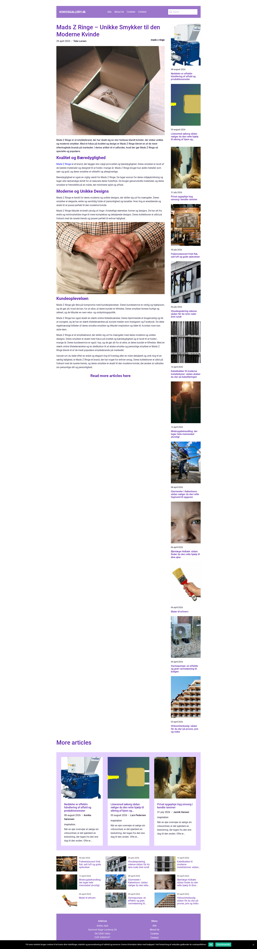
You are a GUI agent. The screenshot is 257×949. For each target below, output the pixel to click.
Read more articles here (110, 376)
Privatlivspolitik (223, 945)
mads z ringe (158, 39)
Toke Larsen (79, 41)
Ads (109, 11)
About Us (119, 11)
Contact (142, 11)
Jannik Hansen (181, 812)
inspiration (69, 824)
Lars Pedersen (138, 815)
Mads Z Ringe (63, 164)
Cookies (131, 11)
